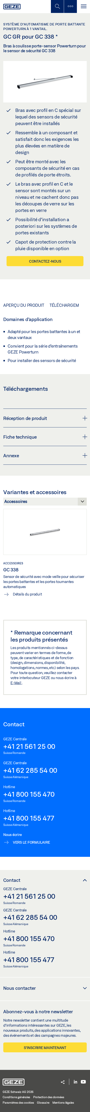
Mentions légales (63, 1102)
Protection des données (48, 1097)
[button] (62, 1082)
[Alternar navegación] (83, 6)
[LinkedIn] (75, 1082)
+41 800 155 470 (28, 794)
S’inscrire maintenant (45, 1048)
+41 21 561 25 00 (29, 746)
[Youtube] (83, 1082)
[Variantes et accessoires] (45, 503)
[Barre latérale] (70, 6)
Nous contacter (19, 988)
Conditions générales (16, 1097)
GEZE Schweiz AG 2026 (18, 1092)
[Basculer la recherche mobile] (57, 6)
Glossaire (43, 1102)
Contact (11, 880)
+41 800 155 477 (28, 818)
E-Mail (16, 683)
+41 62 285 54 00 (30, 770)
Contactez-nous (45, 261)
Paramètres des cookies (18, 1102)
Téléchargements (69, 305)
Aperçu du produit (23, 305)
